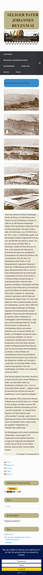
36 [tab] (30, 44)
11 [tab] (32, 41)
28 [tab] (9, 44)
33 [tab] (23, 44)
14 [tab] (5, 42)
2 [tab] (8, 41)
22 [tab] (26, 42)
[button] (39, 63)
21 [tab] (24, 42)
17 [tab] (13, 42)
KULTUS (6, 72)
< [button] (7, 35)
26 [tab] (37, 42)
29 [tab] (12, 44)
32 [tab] (20, 44)
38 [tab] (36, 44)
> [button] (36, 35)
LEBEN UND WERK (12, 540)
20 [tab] (21, 42)
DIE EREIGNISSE (8, 66)
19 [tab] (18, 42)
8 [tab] (24, 41)
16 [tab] (11, 42)
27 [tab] (7, 44)
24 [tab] (32, 42)
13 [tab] (37, 41)
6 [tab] (18, 41)
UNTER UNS (25, 66)
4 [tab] (13, 41)
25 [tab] (34, 42)
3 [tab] (11, 41)
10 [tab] (29, 41)
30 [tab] (15, 44)
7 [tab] (21, 41)
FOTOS (18, 72)
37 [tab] (33, 44)
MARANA (9, 542)
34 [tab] (25, 44)
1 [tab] (5, 41)
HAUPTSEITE (7, 54)
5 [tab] (16, 41)
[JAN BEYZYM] (21, 6)
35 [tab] (28, 44)
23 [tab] (29, 42)
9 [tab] (26, 41)
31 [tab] (17, 44)
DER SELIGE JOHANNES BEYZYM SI (15, 60)
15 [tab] (8, 42)
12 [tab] (34, 41)
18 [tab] (16, 42)
